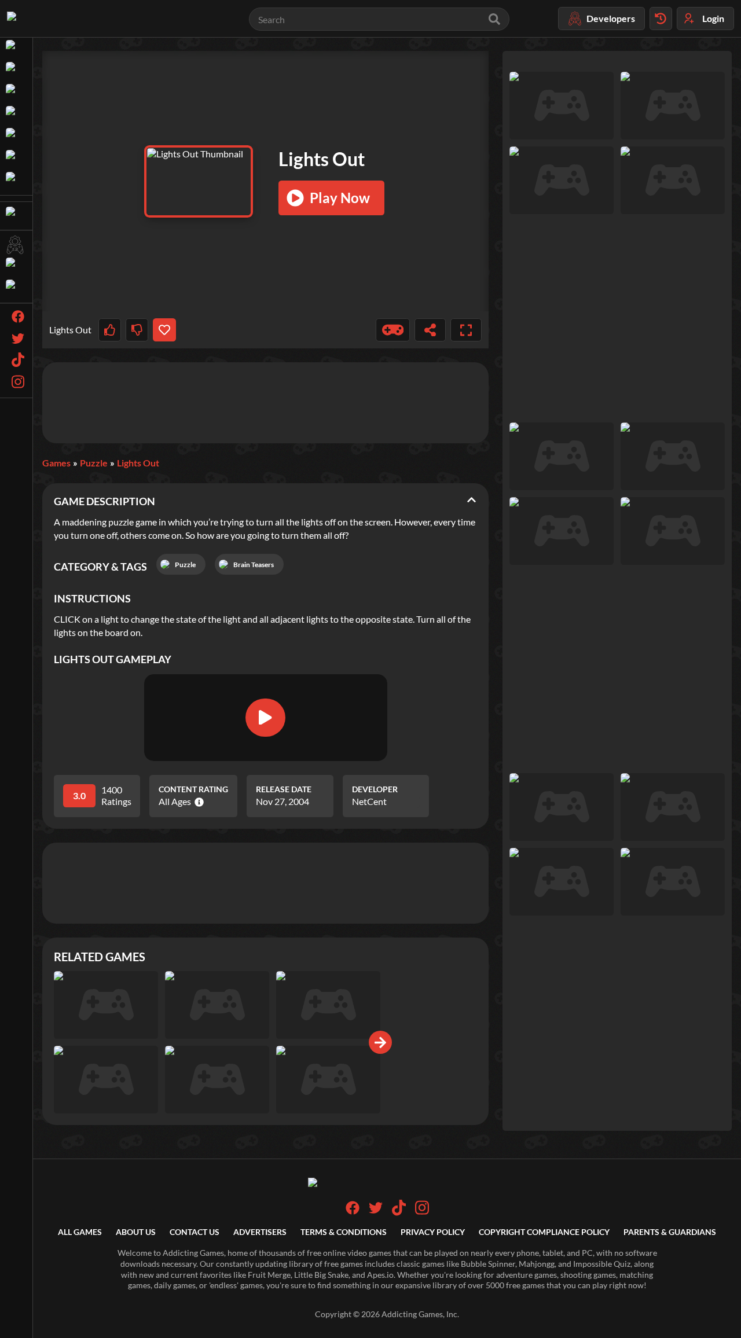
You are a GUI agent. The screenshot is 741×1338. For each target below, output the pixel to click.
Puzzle (94, 462)
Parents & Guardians (669, 1232)
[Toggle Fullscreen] (466, 329)
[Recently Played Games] (661, 18)
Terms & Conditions (343, 1232)
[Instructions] (393, 329)
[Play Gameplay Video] (265, 718)
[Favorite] (164, 329)
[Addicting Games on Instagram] (422, 1213)
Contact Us (194, 1232)
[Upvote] (109, 329)
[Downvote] (137, 329)
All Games (80, 1232)
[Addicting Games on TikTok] (399, 1213)
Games (56, 462)
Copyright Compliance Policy (544, 1232)
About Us (136, 1232)
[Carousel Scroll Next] (380, 1042)
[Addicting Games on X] (376, 1211)
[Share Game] (430, 329)
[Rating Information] (197, 802)
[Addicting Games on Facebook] (353, 1211)
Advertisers (260, 1232)
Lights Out (138, 462)
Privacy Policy (433, 1232)
